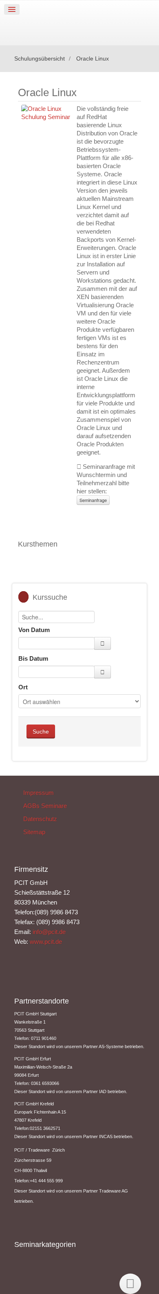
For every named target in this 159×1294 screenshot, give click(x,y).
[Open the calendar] (102, 643)
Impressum (38, 792)
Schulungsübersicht (39, 59)
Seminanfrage (93, 500)
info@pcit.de (49, 931)
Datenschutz (40, 818)
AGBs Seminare (45, 805)
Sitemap (34, 831)
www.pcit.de (46, 941)
